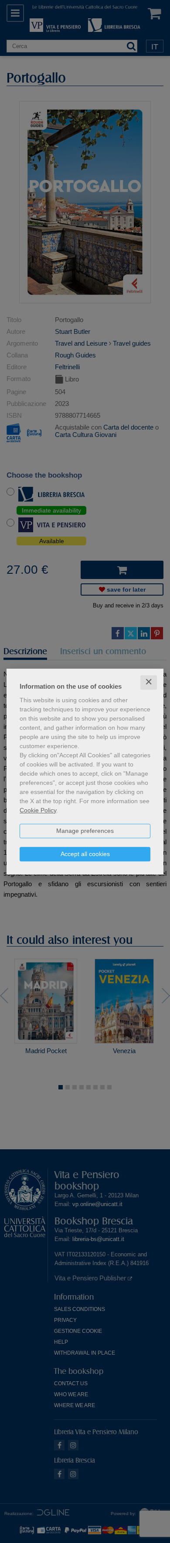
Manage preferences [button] (85, 830)
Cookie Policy (38, 810)
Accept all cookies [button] (85, 853)
